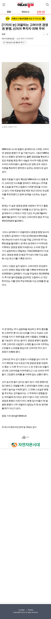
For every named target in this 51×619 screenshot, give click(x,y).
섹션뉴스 (25, 12)
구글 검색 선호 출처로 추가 (14, 42)
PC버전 (30, 610)
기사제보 (21, 610)
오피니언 (41, 12)
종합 (9, 12)
